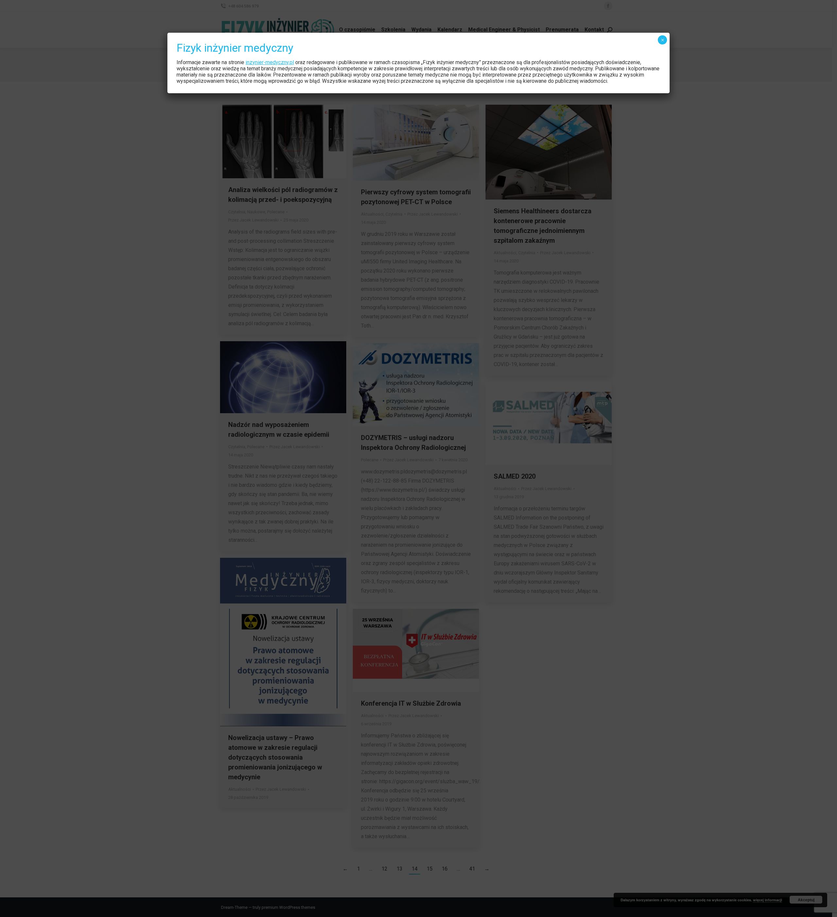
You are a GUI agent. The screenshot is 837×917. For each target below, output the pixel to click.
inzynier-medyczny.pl (270, 62)
